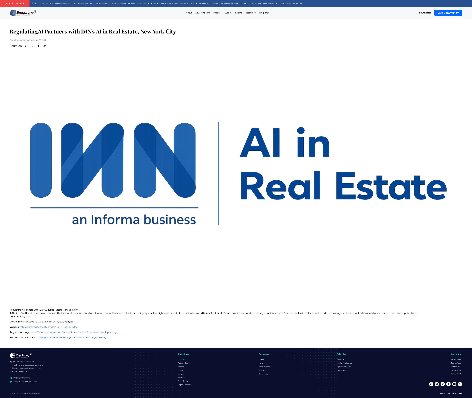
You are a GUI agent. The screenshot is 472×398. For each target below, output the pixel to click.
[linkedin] (431, 384)
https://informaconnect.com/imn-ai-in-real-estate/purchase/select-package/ (74, 332)
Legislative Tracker (344, 367)
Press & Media (456, 370)
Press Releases (264, 367)
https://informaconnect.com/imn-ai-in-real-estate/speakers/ (72, 337)
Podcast (217, 12)
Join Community (448, 13)
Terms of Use (456, 363)
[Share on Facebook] (38, 46)
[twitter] (437, 384)
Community (263, 374)
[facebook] (448, 384)
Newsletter (425, 12)
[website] (460, 384)
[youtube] (454, 384)
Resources (251, 12)
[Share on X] (32, 46)
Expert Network (342, 370)
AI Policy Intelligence (344, 363)
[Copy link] (44, 46)
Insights (238, 12)
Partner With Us (456, 374)
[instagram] (443, 384)
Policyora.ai (341, 359)
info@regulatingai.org (21, 378)
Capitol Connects (184, 385)
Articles (261, 359)
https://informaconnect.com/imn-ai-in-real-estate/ (48, 326)
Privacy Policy (456, 359)
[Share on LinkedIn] (26, 46)
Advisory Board (202, 12)
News (261, 363)
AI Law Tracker (183, 381)
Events (228, 12)
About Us (181, 359)
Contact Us (455, 367)
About (189, 12)
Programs (264, 12)
